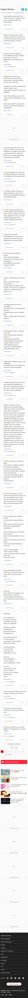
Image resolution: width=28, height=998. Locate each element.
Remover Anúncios (5, 972)
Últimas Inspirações (5, 938)
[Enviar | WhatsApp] (26, 9)
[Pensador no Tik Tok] (23, 978)
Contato (3, 963)
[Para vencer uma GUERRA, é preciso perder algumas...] (23, 272)
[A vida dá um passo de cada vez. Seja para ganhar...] (23, 204)
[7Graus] (10, 995)
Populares (3, 948)
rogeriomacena (12, 372)
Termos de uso (4, 957)
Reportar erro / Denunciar (7, 951)
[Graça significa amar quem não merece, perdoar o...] (23, 29)
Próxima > (9, 754)
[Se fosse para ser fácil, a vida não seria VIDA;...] (23, 355)
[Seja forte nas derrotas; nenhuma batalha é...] (23, 740)
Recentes (3, 945)
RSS (2, 966)
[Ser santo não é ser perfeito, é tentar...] (23, 70)
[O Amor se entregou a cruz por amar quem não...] (23, 510)
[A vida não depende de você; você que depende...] (23, 185)
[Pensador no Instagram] (7, 978)
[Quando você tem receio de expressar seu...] (23, 455)
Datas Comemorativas (6, 941)
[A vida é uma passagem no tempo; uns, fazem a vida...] (23, 298)
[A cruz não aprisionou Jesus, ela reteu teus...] (23, 166)
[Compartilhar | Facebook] (22, 9)
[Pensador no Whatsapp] (19, 978)
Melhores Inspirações (6, 935)
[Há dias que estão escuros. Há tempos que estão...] (23, 114)
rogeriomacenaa (12, 66)
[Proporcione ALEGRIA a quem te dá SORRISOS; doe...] (23, 376)
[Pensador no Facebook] (11, 978)
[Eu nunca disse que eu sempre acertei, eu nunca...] (23, 564)
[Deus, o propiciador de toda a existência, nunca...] (23, 585)
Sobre (2, 954)
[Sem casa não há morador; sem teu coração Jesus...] (23, 702)
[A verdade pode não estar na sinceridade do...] (23, 325)
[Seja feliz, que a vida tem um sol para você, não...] (23, 608)
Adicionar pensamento (12, 762)
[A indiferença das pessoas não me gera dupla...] (23, 399)
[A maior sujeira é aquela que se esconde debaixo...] (23, 228)
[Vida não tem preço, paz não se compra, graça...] (23, 47)
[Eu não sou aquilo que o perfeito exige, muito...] (23, 487)
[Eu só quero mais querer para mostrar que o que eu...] (23, 721)
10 (5, 754)
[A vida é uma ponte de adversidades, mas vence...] (23, 247)
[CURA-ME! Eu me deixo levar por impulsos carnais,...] (23, 685)
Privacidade (3, 960)
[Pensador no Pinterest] (15, 978)
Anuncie (3, 969)
